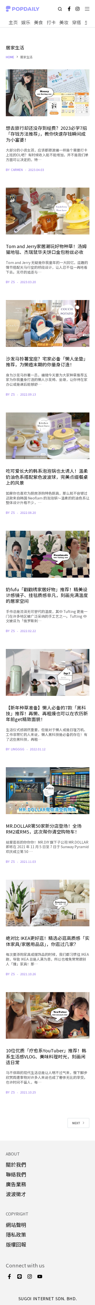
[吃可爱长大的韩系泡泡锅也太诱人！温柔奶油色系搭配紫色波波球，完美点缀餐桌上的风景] (47, 435)
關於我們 (16, 1164)
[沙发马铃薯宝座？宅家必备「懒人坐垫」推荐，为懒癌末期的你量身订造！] (47, 323)
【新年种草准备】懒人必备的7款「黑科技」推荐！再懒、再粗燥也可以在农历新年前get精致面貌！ (47, 713)
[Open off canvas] (87, 9)
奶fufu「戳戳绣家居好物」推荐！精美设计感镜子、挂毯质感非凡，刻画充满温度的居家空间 (47, 595)
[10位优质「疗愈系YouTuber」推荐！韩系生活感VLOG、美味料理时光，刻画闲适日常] (47, 1015)
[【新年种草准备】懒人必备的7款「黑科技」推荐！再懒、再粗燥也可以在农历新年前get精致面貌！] (47, 672)
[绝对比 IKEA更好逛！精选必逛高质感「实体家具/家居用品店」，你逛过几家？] (47, 903)
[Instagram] (77, 9)
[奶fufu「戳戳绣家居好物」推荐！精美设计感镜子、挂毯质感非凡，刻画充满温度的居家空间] (47, 554)
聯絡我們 (16, 1174)
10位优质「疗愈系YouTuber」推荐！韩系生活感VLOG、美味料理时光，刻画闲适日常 (46, 1056)
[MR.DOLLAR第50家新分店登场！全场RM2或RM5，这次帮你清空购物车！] (47, 790)
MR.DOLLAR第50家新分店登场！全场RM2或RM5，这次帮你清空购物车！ (44, 828)
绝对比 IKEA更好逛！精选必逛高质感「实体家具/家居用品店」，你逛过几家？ (47, 941)
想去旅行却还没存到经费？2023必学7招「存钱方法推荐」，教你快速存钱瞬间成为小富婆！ (46, 134)
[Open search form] (60, 9)
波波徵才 (16, 1194)
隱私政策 (16, 1234)
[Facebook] (69, 9)
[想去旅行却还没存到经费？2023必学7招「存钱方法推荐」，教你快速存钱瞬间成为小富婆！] (47, 92)
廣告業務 (16, 1184)
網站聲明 (16, 1224)
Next (76, 1123)
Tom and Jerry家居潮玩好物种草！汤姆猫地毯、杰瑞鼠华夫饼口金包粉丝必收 (46, 249)
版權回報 (16, 1244)
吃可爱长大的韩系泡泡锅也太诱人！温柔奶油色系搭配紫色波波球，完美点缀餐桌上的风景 (47, 476)
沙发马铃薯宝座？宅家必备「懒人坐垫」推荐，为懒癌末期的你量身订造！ (47, 361)
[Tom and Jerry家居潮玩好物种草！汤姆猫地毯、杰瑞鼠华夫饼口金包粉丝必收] (47, 211)
